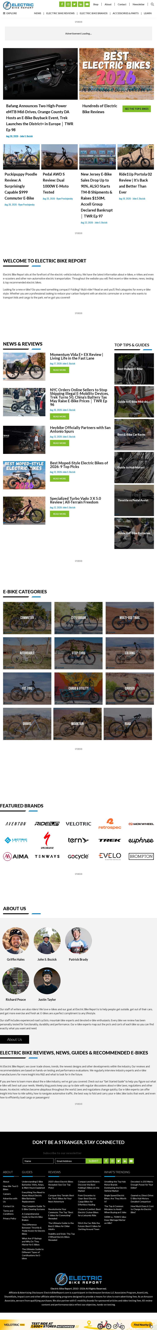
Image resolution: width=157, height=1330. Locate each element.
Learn (148, 13)
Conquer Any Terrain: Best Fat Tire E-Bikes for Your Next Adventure (61, 1198)
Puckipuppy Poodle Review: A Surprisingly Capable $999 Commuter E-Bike (21, 186)
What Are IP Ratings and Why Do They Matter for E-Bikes (32, 1241)
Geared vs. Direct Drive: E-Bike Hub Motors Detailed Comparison (142, 1198)
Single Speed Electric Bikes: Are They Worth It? (115, 1198)
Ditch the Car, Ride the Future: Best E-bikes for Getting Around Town (89, 1226)
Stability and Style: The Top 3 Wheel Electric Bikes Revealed (61, 1236)
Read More (59, 370)
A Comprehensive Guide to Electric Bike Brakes (32, 1216)
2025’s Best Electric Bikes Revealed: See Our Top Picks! (60, 1184)
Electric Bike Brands (93, 13)
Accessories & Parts (126, 13)
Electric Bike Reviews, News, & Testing (18, 6)
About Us (14, 1039)
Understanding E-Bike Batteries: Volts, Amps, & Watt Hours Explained (33, 1184)
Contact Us (8, 1206)
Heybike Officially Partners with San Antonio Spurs (80, 429)
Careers (7, 1194)
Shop (95, 4)
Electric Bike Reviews (60, 13)
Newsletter (139, 4)
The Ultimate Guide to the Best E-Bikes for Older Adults (61, 1226)
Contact (122, 4)
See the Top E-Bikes (136, 108)
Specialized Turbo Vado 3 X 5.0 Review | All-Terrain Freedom (75, 500)
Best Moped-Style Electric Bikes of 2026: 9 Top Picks (79, 465)
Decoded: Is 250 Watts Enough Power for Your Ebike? (142, 1184)
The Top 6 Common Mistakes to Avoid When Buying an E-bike (115, 1209)
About (108, 4)
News (37, 13)
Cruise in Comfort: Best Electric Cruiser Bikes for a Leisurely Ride (89, 1212)
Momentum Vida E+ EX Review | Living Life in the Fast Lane (76, 356)
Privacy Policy (9, 1218)
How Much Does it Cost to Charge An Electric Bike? (142, 1209)
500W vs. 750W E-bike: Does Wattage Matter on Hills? (115, 1220)
